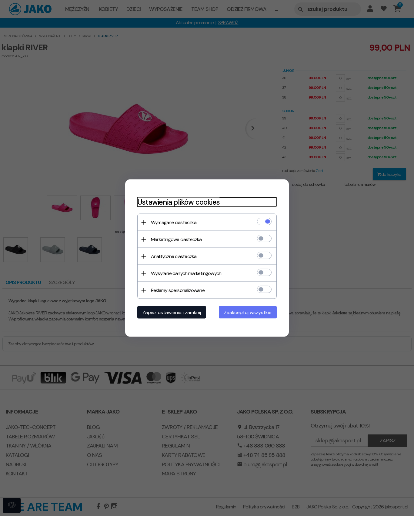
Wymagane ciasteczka (173, 222)
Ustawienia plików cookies (178, 202)
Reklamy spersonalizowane (178, 290)
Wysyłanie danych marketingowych (186, 273)
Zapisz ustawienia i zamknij (171, 312)
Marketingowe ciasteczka (176, 239)
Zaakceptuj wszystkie (248, 312)
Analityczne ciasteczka (173, 256)
